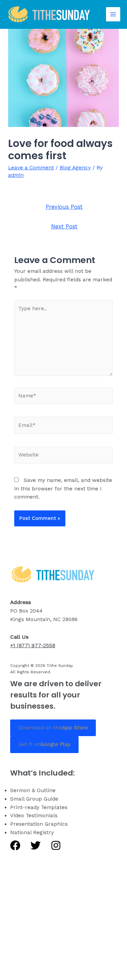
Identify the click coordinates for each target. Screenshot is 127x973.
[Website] (63, 456)
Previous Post (64, 207)
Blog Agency (75, 168)
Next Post (64, 226)
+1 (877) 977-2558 (32, 645)
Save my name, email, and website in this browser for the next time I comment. (63, 488)
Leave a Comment (31, 168)
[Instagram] (56, 845)
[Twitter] (35, 845)
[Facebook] (15, 845)
